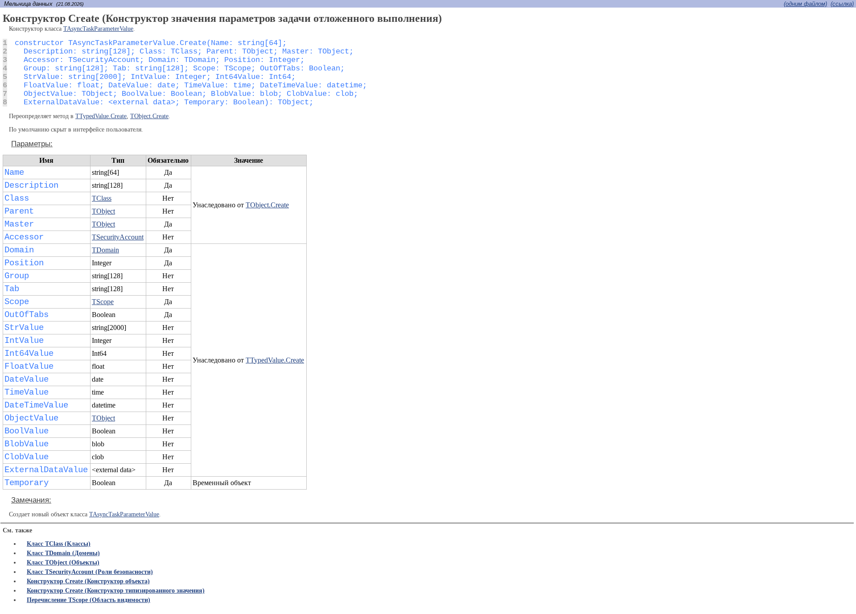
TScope (103, 301)
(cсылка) (842, 3)
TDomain (105, 250)
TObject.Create (149, 116)
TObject (103, 211)
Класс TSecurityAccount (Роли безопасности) (90, 572)
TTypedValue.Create (101, 116)
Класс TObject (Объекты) (63, 562)
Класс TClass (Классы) (59, 543)
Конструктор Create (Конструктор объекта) (88, 581)
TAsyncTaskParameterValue (98, 28)
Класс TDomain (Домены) (63, 553)
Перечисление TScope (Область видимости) (88, 600)
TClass (101, 198)
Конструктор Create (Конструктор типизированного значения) (116, 590)
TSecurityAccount (118, 237)
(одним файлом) (805, 3)
